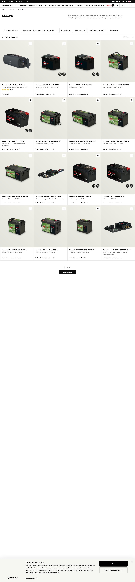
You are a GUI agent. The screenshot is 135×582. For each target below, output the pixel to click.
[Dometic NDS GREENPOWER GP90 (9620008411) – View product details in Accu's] (51, 233)
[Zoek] (117, 5)
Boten (88, 5)
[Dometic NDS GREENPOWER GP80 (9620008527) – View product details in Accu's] (51, 124)
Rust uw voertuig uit (67, 1)
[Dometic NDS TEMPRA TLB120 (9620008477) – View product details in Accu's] (84, 178)
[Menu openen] (16, 5)
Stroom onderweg (97, 5)
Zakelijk (124, 1)
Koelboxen (23, 5)
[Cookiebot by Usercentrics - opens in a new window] (12, 578)
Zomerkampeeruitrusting (114, 5)
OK (113, 563)
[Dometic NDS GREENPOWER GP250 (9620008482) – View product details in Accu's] (17, 178)
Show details (30, 578)
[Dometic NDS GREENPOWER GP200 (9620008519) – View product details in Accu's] (84, 124)
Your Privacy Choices (112, 570)
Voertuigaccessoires (52, 5)
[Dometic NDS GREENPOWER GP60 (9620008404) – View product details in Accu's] (84, 233)
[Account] (126, 5)
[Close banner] (132, 561)
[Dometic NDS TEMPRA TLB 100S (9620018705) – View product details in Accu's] (84, 68)
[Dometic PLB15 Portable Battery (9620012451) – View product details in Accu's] (17, 68)
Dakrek (41, 5)
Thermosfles (33, 5)
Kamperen (64, 5)
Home (3, 9)
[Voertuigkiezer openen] (121, 5)
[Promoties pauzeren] (3, 1)
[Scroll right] (113, 5)
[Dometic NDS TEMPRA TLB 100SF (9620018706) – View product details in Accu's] (51, 68)
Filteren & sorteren (11, 37)
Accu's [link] (24, 9)
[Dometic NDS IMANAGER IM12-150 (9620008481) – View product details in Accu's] (51, 178)
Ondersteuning (115, 1)
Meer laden (67, 272)
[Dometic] (7, 5)
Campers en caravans (76, 5)
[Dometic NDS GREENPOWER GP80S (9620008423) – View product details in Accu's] (17, 233)
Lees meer (118, 18)
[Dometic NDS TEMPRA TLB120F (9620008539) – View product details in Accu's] (17, 124)
